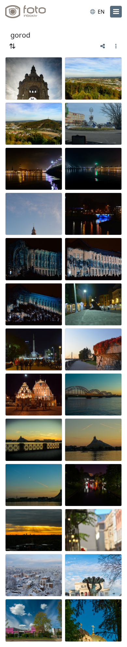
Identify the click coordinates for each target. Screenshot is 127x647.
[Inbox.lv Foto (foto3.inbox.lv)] (32, 11)
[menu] (116, 12)
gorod (20, 35)
